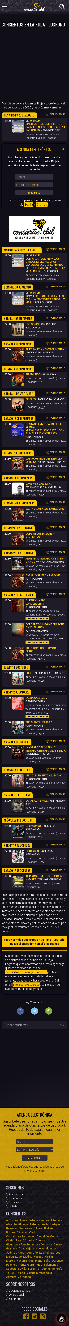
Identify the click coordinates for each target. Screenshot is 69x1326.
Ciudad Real (13, 1240)
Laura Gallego (36, 697)
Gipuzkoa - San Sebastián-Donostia (29, 1244)
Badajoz (55, 1224)
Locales (14, 1202)
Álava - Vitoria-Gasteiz (34, 1220)
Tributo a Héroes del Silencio (46, 749)
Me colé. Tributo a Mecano (44, 775)
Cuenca (41, 1240)
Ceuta (54, 1236)
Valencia (32, 1272)
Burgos (10, 1232)
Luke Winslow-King (38, 483)
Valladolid (45, 1272)
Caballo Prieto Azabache (43, 575)
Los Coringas (35, 324)
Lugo (18, 1256)
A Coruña (12, 1220)
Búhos (30, 673)
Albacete (56, 1220)
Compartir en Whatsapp (48, 1011)
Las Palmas (46, 1252)
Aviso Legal (16, 1294)
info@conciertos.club (26, 984)
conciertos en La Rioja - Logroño (26, 972)
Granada (42, 204)
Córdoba (28, 1240)
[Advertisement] (34, 64)
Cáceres (22, 1232)
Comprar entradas (37, 618)
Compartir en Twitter (34, 1011)
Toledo (20, 1272)
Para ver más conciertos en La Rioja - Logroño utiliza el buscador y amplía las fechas (34, 941)
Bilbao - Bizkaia (43, 1228)
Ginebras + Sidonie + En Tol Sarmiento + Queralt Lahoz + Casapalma (45, 125)
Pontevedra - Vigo (30, 1264)
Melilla (49, 1256)
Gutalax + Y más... (37, 800)
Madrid (27, 1256)
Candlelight (35, 602)
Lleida (10, 1256)
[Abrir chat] (61, 1318)
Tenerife (56, 1268)
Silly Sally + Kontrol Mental (45, 349)
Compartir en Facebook (20, 1011)
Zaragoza (24, 1277)
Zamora (11, 1277)
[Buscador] (62, 7)
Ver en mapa (57, 114)
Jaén (9, 1252)
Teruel (10, 1272)
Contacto (15, 1298)
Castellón (42, 1236)
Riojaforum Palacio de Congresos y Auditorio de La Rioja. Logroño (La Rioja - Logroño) (46, 709)
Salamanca (51, 1264)
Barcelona (25, 1228)
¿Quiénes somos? (20, 1290)
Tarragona (43, 1268)
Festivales (15, 1198)
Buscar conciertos (16, 1024)
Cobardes (32, 851)
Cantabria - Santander (20, 1236)
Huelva (40, 1248)
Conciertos (16, 1194)
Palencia (11, 1264)
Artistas (14, 1206)
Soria (31, 1268)
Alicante (11, 1224)
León (59, 1252)
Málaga (38, 1256)
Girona (58, 1244)
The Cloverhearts (38, 722)
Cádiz (33, 1232)
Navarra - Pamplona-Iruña (33, 1260)
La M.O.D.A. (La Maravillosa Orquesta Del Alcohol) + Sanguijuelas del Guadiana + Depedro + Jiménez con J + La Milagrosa (45, 263)
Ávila (45, 1224)
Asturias (35, 1224)
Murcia (10, 1260)
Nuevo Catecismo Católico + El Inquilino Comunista (45, 429)
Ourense (57, 1260)
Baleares (11, 1228)
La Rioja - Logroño (26, 1252)
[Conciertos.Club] (34, 6)
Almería (23, 1224)
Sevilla (29, 204)
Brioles (31, 399)
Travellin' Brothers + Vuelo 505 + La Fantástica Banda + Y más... (45, 298)
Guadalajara (26, 1248)
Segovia (11, 1268)
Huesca (51, 1248)
